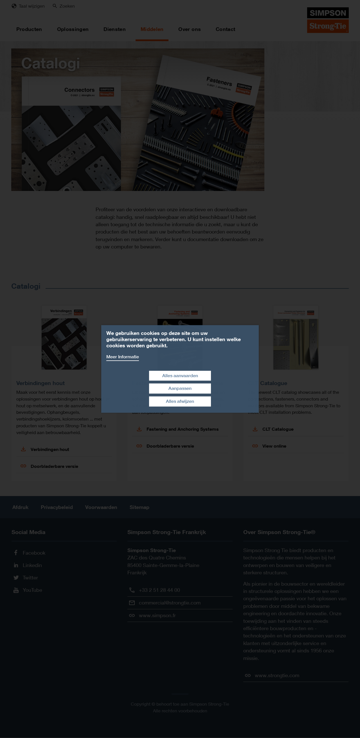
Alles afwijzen (180, 401)
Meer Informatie (122, 356)
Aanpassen (180, 388)
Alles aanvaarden (180, 375)
